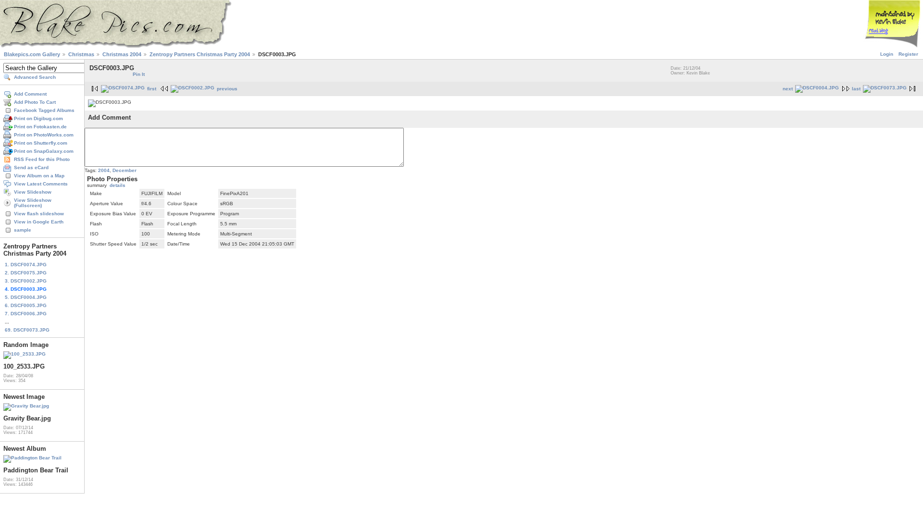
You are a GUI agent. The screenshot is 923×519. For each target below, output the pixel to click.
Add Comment (30, 94)
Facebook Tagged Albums (44, 110)
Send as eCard (31, 167)
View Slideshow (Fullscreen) (32, 203)
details (117, 185)
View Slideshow (32, 192)
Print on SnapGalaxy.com (44, 151)
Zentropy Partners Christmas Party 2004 (200, 54)
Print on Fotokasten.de (40, 126)
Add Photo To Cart (35, 102)
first (151, 88)
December (124, 170)
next (788, 88)
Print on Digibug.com (38, 118)
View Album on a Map (39, 175)
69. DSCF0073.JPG (27, 330)
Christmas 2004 (121, 54)
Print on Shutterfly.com (40, 143)
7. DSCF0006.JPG (26, 313)
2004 (104, 170)
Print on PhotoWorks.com (44, 134)
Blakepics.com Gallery (32, 54)
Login (886, 54)
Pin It (139, 74)
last (856, 88)
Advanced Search (35, 77)
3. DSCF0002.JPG (26, 281)
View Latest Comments (41, 183)
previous (227, 88)
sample (22, 230)
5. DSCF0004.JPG (26, 297)
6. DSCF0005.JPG (26, 305)
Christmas (81, 54)
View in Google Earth (38, 221)
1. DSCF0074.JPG (26, 264)
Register (908, 54)
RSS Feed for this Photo (42, 159)
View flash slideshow (39, 213)
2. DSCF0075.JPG (26, 272)
